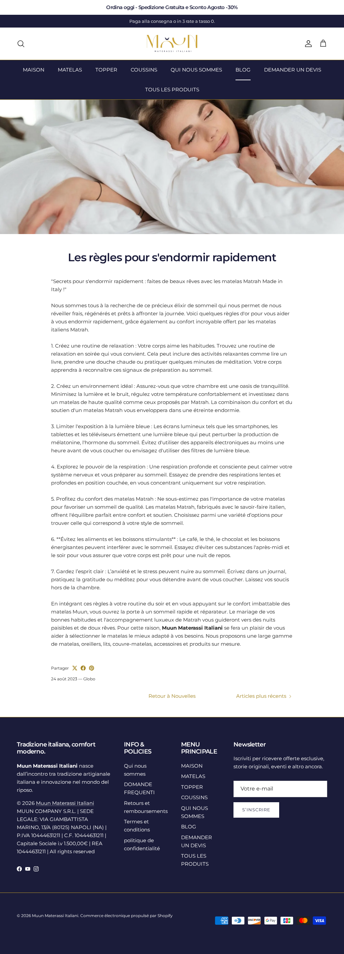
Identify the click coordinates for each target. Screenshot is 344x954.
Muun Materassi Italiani (65, 803)
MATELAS (70, 69)
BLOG (243, 69)
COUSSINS (144, 69)
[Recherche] (21, 44)
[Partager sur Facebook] (83, 668)
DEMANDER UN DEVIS (292, 69)
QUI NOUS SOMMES (196, 69)
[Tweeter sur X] (74, 668)
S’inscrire (256, 809)
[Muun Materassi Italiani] (172, 43)
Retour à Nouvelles (172, 696)
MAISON (33, 69)
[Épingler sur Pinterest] (91, 668)
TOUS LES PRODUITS (172, 89)
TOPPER (106, 69)
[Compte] (307, 44)
